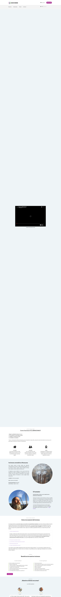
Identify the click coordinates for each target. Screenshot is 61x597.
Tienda (20, 6)
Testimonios (15, 6)
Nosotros (9, 6)
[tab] (30, 531)
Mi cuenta (43, 2)
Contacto (24, 6)
